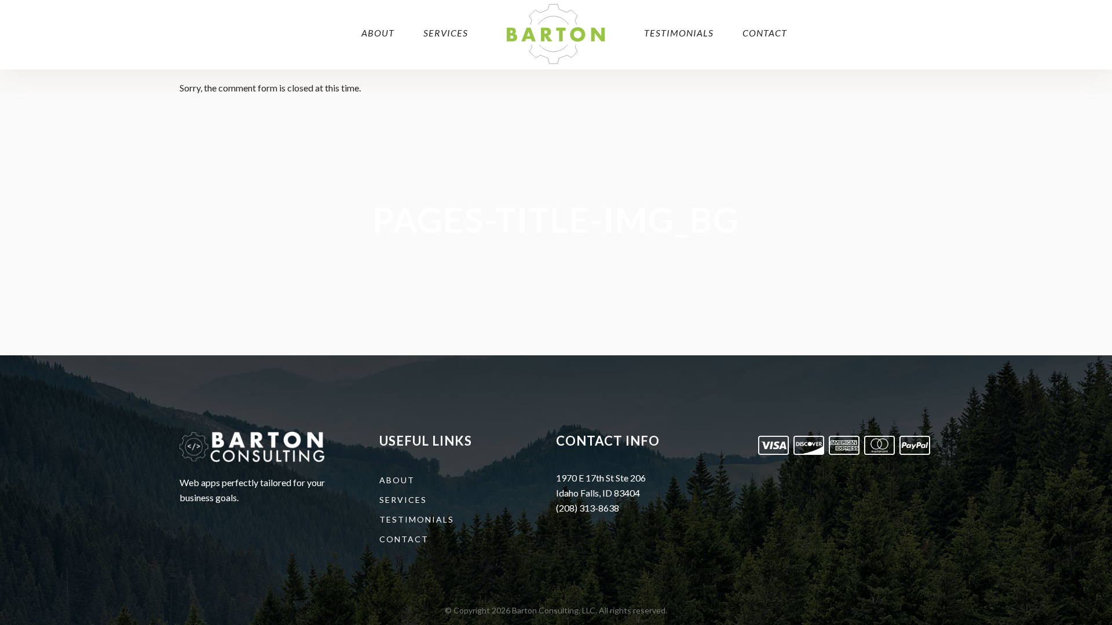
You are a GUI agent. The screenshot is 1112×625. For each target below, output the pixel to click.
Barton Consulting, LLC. (554, 610)
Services (403, 500)
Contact (404, 539)
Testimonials (416, 519)
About (397, 480)
